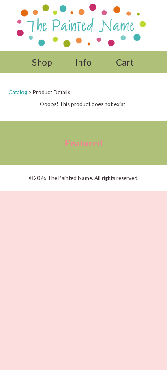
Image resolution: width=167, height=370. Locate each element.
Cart (125, 62)
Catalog (18, 92)
